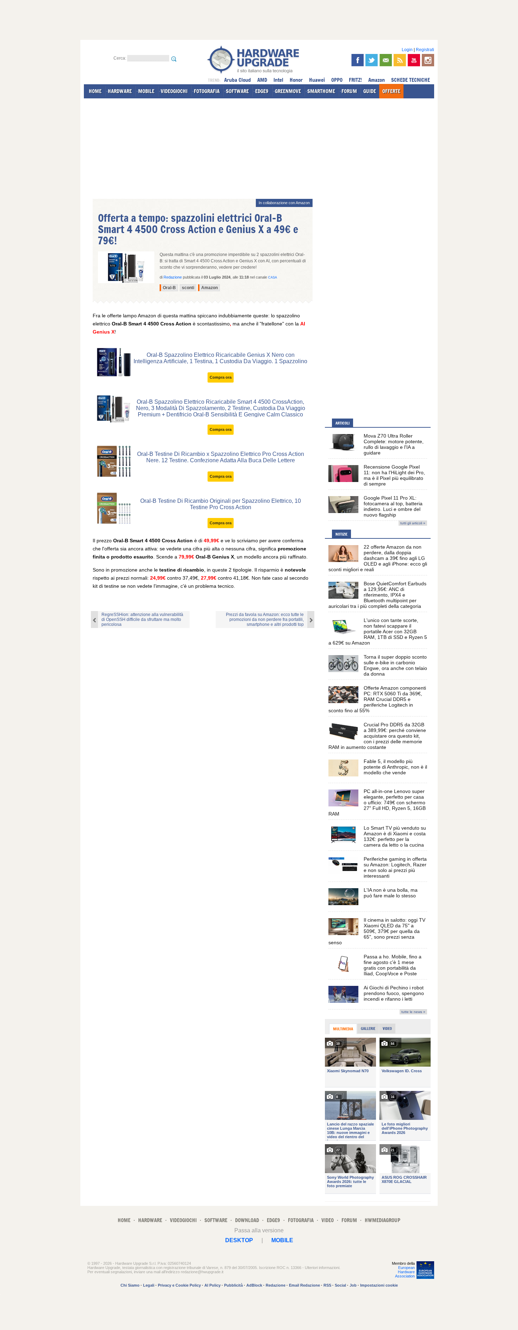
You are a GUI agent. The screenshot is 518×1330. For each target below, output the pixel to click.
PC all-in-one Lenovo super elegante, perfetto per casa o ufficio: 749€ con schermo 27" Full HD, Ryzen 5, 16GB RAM (377, 802)
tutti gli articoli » (412, 523)
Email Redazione (304, 1285)
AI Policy (212, 1285)
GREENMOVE (288, 91)
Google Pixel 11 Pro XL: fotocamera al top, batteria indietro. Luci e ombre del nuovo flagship (393, 506)
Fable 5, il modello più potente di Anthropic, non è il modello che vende (395, 766)
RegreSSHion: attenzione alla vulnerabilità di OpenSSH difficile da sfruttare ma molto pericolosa (142, 619)
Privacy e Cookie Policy (179, 1285)
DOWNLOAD (247, 1220)
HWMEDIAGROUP (382, 1220)
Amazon (376, 80)
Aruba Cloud (237, 80)
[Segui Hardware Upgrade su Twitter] (371, 60)
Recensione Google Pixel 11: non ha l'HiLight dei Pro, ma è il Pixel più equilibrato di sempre (394, 475)
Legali (148, 1285)
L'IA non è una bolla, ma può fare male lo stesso (391, 892)
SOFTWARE (237, 91)
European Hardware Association (405, 1271)
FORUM (349, 91)
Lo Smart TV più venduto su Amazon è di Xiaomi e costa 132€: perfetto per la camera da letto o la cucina (395, 836)
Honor (296, 80)
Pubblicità (233, 1285)
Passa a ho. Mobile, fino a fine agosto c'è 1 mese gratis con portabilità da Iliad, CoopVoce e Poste (392, 965)
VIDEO (327, 1220)
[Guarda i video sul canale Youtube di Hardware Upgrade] (414, 60)
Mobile (282, 1240)
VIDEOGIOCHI (174, 91)
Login (407, 49)
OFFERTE (391, 91)
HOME (95, 91)
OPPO (337, 80)
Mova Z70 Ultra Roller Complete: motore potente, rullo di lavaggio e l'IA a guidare (394, 444)
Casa (272, 277)
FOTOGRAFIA (207, 91)
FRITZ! (355, 80)
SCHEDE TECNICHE (410, 80)
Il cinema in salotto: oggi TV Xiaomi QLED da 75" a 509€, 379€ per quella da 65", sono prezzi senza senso (376, 931)
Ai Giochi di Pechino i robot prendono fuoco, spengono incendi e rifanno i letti (394, 993)
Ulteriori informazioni (322, 1267)
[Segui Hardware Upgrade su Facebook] (357, 60)
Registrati (425, 49)
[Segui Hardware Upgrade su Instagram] (428, 60)
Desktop (239, 1240)
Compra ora (221, 377)
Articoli (342, 423)
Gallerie (368, 1028)
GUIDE (369, 91)
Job (353, 1285)
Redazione (275, 1285)
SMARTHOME (321, 91)
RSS (327, 1285)
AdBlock (254, 1285)
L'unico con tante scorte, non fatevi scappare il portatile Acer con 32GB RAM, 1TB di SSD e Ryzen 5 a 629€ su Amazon (377, 631)
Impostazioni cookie (379, 1285)
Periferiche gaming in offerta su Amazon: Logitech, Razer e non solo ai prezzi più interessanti (395, 867)
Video (387, 1028)
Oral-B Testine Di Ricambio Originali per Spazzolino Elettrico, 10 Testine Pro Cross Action (220, 504)
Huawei (317, 80)
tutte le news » (413, 1012)
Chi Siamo (130, 1285)
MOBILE (146, 91)
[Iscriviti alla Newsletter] (386, 60)
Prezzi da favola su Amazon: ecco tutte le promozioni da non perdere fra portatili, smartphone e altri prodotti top (265, 619)
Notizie (341, 534)
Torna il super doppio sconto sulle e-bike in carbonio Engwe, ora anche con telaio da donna (395, 665)
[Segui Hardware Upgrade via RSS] (400, 60)
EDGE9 (262, 91)
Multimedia (343, 1029)
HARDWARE (120, 91)
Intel (278, 80)
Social (340, 1285)
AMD (262, 80)
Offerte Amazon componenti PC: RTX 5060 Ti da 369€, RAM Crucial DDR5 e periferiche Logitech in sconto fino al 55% (377, 699)
